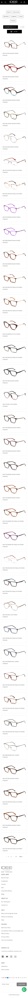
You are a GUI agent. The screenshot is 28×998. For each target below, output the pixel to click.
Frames (20, 17)
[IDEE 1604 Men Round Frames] (15, 138)
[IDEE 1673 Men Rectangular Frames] (15, 161)
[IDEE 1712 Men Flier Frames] (15, 395)
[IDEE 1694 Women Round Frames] (15, 255)
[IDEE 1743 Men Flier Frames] (15, 606)
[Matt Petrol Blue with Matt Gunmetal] (15, 746)
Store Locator (5, 970)
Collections (4, 966)
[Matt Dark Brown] (15, 840)
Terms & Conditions (7, 940)
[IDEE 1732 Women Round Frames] (15, 489)
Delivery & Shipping (7, 917)
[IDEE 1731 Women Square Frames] (15, 465)
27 (16, 857)
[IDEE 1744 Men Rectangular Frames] (15, 629)
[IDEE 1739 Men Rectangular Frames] (15, 582)
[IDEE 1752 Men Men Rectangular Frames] (15, 676)
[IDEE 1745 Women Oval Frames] (15, 652)
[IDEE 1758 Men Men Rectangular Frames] (15, 723)
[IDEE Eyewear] (14, 2)
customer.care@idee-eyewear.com (11, 951)
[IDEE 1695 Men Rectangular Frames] (15, 278)
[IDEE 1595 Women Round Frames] (15, 91)
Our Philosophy (5, 902)
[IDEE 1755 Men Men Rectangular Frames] (15, 699)
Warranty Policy (6, 928)
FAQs (2, 920)
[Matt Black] (15, 372)
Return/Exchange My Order (9, 914)
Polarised (13, 21)
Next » (21, 857)
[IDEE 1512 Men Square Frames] (15, 44)
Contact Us (4, 905)
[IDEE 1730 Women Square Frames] (15, 419)
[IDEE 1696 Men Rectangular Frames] (15, 302)
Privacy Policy (5, 937)
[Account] (21, 2)
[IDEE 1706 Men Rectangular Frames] (15, 348)
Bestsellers (6, 17)
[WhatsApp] (15, 956)
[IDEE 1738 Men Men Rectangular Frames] (15, 559)
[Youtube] (7, 956)
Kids (2, 888)
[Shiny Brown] (15, 816)
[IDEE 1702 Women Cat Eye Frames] (15, 325)
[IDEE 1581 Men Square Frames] (15, 68)
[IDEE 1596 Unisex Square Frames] (15, 114)
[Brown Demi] (15, 769)
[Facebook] (2, 956)
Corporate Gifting (6, 891)
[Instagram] (11, 956)
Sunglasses (13, 17)
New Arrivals (16, 12)
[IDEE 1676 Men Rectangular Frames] (15, 185)
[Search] (6, 2)
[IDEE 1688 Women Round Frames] (15, 231)
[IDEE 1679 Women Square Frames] (15, 208)
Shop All (9, 12)
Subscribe (21, 984)
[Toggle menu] (1, 2)
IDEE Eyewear (15, 995)
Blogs (2, 894)
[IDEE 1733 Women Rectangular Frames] (15, 512)
